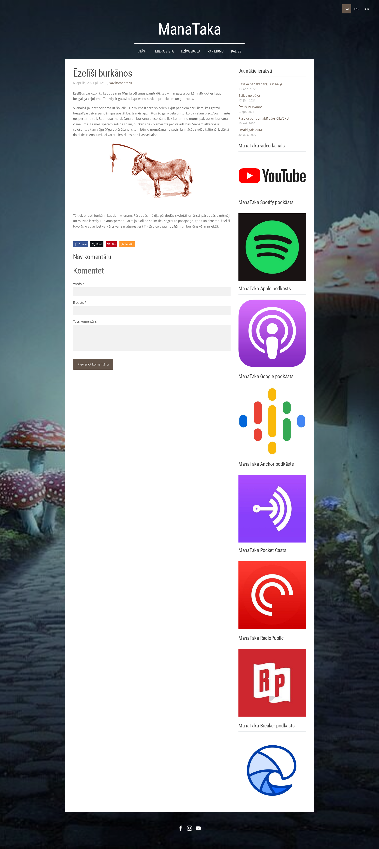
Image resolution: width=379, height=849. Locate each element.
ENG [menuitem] (356, 8)
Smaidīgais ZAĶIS (251, 130)
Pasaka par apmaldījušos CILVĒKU (263, 118)
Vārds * (78, 284)
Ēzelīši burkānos (250, 107)
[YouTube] (198, 828)
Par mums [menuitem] (215, 51)
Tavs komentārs (85, 321)
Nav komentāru (120, 83)
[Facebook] (181, 828)
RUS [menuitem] (366, 8)
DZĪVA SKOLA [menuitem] (190, 51)
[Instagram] (189, 828)
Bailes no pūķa (249, 95)
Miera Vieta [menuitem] (164, 51)
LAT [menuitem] (347, 8)
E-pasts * (79, 302)
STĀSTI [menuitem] (143, 51)
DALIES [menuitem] (236, 51)
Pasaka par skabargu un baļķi (260, 84)
